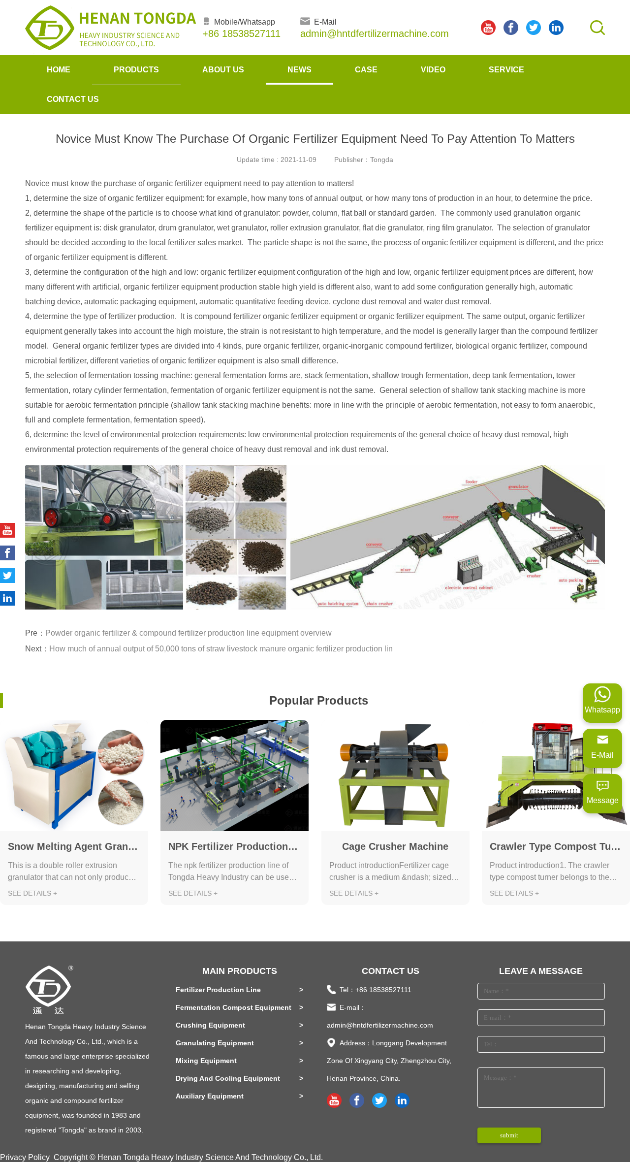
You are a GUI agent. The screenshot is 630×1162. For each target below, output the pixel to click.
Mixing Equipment (206, 1061)
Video (433, 69)
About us (223, 69)
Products (136, 69)
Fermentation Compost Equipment (233, 1007)
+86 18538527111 (241, 33)
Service (506, 69)
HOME (58, 69)
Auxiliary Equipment (210, 1096)
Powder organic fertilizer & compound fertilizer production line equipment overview (188, 633)
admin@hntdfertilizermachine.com (374, 33)
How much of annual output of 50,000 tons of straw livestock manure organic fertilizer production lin (221, 649)
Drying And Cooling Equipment (228, 1078)
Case (366, 69)
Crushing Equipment (210, 1025)
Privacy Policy (25, 1157)
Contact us (73, 99)
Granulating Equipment (215, 1043)
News (299, 69)
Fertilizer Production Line (218, 990)
